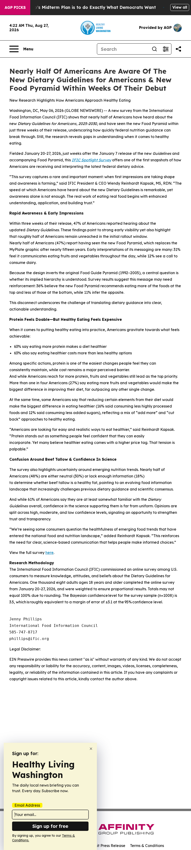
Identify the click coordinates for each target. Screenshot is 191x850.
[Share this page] (178, 49)
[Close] (91, 748)
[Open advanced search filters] (165, 49)
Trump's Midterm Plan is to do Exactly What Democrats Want (90, 7)
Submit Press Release (106, 845)
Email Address (27, 805)
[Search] (154, 49)
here (49, 552)
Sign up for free (50, 826)
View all (179, 7)
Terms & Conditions (147, 845)
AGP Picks (15, 7)
